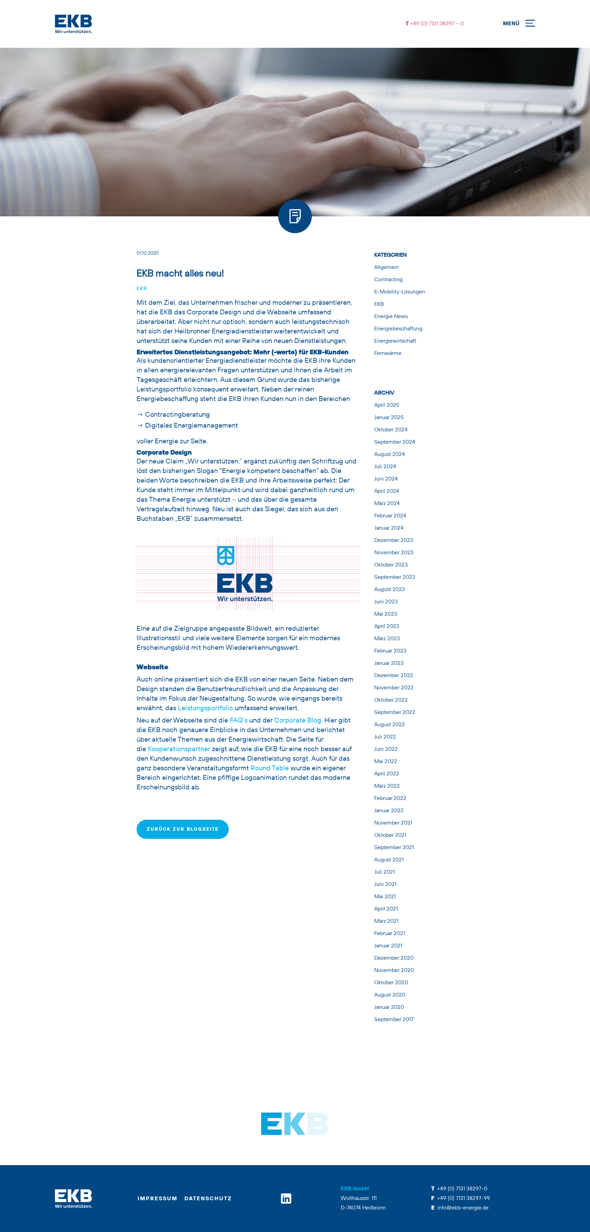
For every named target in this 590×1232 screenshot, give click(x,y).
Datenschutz (208, 1199)
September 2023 (394, 577)
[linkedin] (286, 1198)
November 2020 (394, 970)
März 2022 (387, 786)
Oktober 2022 (391, 700)
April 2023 (386, 626)
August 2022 (389, 725)
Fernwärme (388, 353)
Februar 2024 (390, 516)
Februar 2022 (390, 798)
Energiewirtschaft (395, 341)
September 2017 (393, 1019)
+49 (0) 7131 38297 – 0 (436, 24)
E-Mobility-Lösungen (399, 292)
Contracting (388, 280)
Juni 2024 (386, 479)
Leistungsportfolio (205, 708)
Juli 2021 (384, 872)
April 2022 (386, 774)
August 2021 (389, 860)
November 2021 (393, 823)
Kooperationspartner (179, 749)
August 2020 (389, 995)
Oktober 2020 (391, 983)
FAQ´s (239, 720)
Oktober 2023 (391, 565)
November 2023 (393, 553)
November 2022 (393, 688)
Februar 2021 (389, 933)
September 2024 (394, 442)
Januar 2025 (389, 417)
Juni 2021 (385, 884)
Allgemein (386, 267)
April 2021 (386, 909)
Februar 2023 (390, 651)
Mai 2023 (385, 614)
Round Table (271, 768)
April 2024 (386, 491)
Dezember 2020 (393, 958)
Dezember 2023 (393, 540)
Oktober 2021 (390, 835)
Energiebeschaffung (398, 329)
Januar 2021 (388, 946)
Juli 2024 (385, 467)
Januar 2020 (389, 1007)
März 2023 (387, 639)
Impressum (158, 1199)
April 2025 (386, 405)
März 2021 (386, 921)
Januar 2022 (389, 811)
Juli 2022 (385, 737)
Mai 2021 (385, 897)
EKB (142, 288)
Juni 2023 (386, 602)
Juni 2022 (386, 749)
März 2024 (387, 503)
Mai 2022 (385, 761)
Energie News (391, 316)
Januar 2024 (389, 528)
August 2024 (389, 454)
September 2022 (394, 712)
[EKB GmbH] (213, 24)
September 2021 (394, 847)
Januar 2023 (389, 663)
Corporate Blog (297, 720)
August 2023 (389, 589)
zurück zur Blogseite (183, 829)
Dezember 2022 (393, 675)
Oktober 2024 (391, 430)
